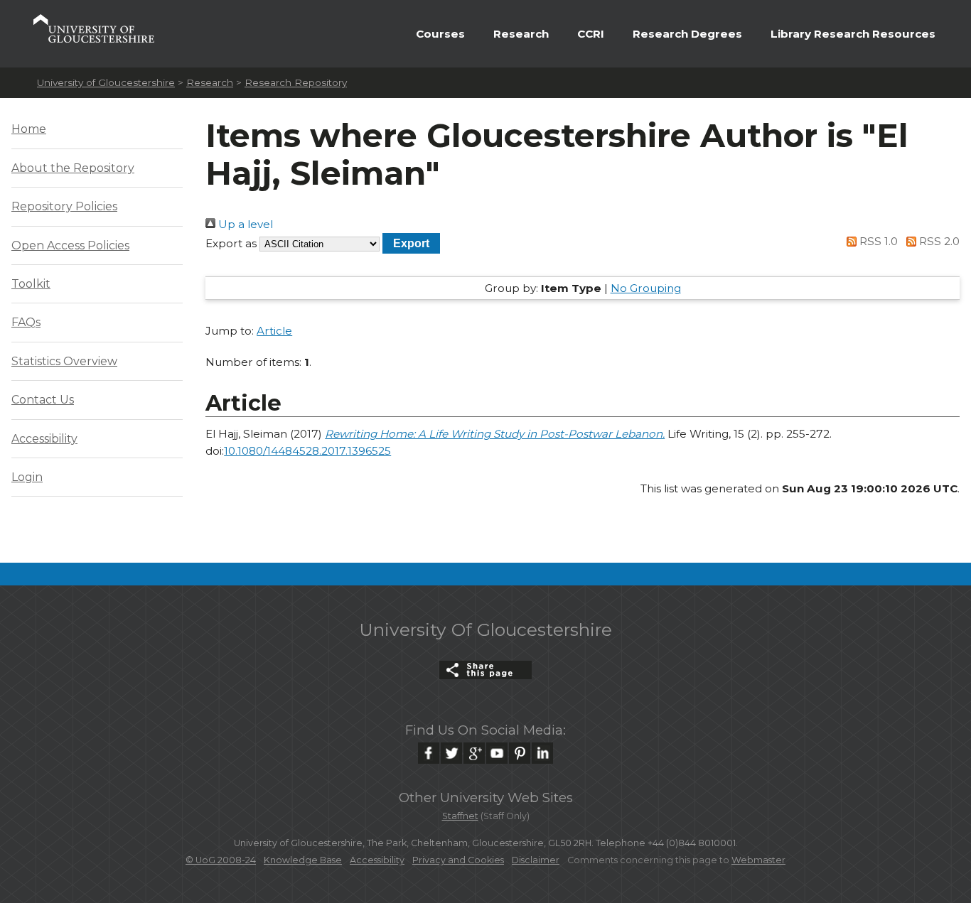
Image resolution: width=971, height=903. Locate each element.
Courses (440, 33)
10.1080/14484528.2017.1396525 (307, 451)
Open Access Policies (70, 245)
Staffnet (460, 816)
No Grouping (646, 288)
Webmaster (758, 860)
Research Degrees (687, 33)
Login (27, 477)
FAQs (26, 322)
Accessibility (44, 438)
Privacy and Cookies (458, 860)
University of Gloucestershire (106, 82)
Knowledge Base (303, 860)
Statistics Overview (64, 361)
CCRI (590, 33)
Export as (231, 243)
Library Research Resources (853, 33)
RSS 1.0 (877, 241)
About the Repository (72, 168)
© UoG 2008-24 (221, 860)
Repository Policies (64, 206)
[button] (411, 243)
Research (521, 33)
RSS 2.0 (938, 241)
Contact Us (42, 399)
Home (28, 129)
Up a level (244, 224)
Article (274, 330)
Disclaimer (535, 860)
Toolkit (30, 284)
